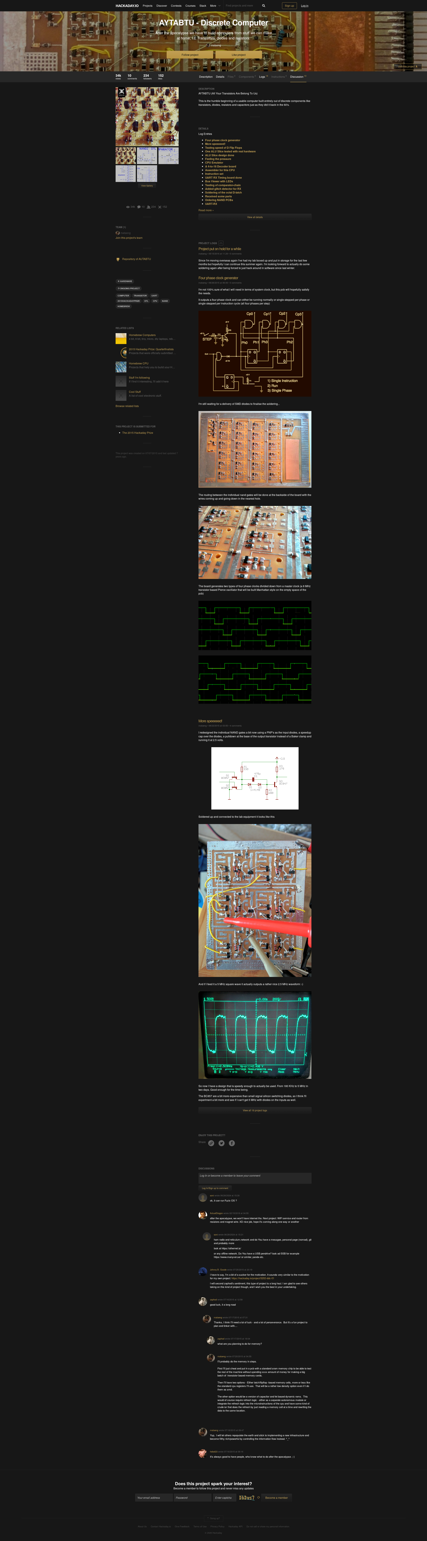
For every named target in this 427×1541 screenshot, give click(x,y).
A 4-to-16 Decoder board (220, 166)
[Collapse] (221, 243)
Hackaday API (236, 1526)
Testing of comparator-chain (223, 185)
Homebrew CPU (138, 363)
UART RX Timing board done (223, 177)
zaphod (213, 1299)
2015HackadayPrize (129, 300)
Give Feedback (182, 1526)
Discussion (298, 77)
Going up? (214, 1518)
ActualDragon (216, 1213)
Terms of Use (199, 1526)
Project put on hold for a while (219, 248)
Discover (161, 6)
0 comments (236, 253)
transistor (140, 295)
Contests (176, 6)
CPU (155, 300)
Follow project (190, 55)
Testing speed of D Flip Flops (223, 148)
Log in (304, 6)
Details (220, 77)
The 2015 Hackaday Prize (121, 92)
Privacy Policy (217, 1526)
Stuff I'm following (139, 377)
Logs (263, 77)
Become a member (184, 1488)
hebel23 (214, 1451)
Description (206, 77)
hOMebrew (124, 306)
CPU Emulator (214, 162)
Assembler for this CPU (220, 170)
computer (123, 295)
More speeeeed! (215, 144)
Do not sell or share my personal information (268, 1526)
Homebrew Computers (142, 335)
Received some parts (218, 196)
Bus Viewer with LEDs (219, 181)
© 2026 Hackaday (213, 1532)
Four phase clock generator (218, 277)
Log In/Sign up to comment (215, 1188)
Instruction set (214, 174)
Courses (190, 6)
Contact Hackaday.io (161, 1526)
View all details (255, 217)
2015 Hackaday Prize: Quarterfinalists (151, 349)
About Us (142, 1526)
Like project (239, 55)
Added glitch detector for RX (223, 189)
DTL (146, 300)
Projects (147, 6)
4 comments (236, 725)
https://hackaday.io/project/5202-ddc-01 (253, 1278)
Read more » (206, 210)
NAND (165, 300)
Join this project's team (129, 238)
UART (154, 295)
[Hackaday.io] (127, 5)
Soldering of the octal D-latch (223, 192)
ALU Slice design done (219, 155)
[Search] (263, 5)
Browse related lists (127, 406)
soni (212, 1195)
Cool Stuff (135, 392)
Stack (202, 6)
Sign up (289, 6)
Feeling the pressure (218, 159)
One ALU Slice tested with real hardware (230, 151)
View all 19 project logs (255, 1110)
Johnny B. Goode (218, 1269)
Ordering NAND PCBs (219, 200)
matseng (216, 45)
